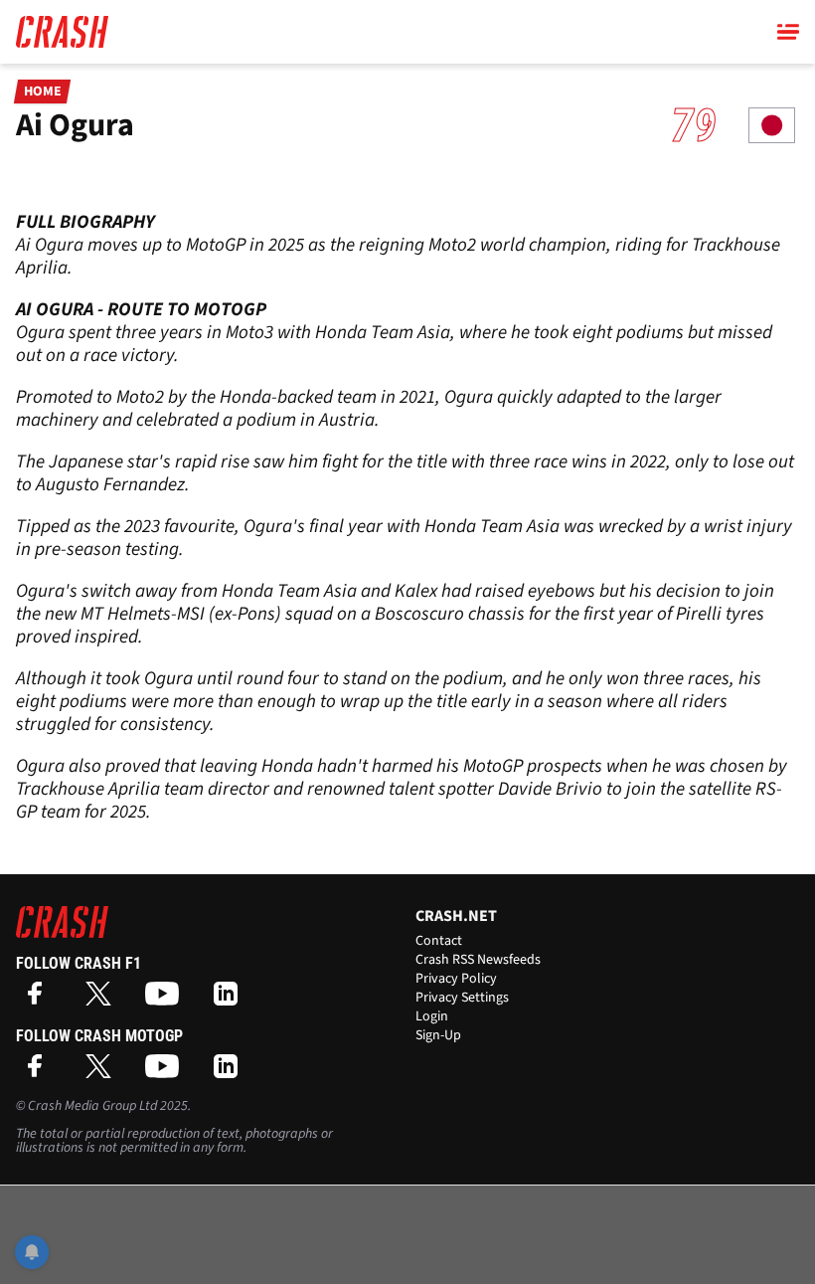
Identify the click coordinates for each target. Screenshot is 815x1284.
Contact (438, 941)
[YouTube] (167, 1000)
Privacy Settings (462, 998)
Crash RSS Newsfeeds (478, 960)
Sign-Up (438, 1035)
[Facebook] (40, 1000)
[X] (103, 1000)
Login (431, 1016)
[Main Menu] (788, 32)
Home (43, 91)
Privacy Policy (456, 979)
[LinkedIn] (230, 1000)
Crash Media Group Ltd (92, 1106)
